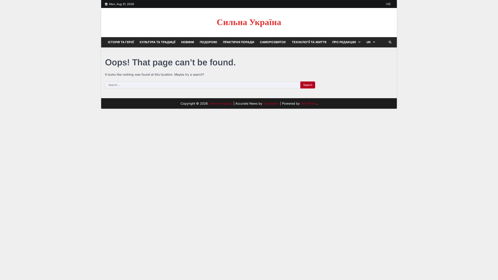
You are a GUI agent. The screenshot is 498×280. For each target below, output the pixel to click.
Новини (187, 42)
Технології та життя (309, 42)
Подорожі (208, 42)
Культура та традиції (157, 42)
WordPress (309, 103)
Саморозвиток (273, 42)
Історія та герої (121, 42)
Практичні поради (238, 42)
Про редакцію (344, 42)
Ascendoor (271, 103)
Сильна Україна (249, 22)
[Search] (390, 42)
